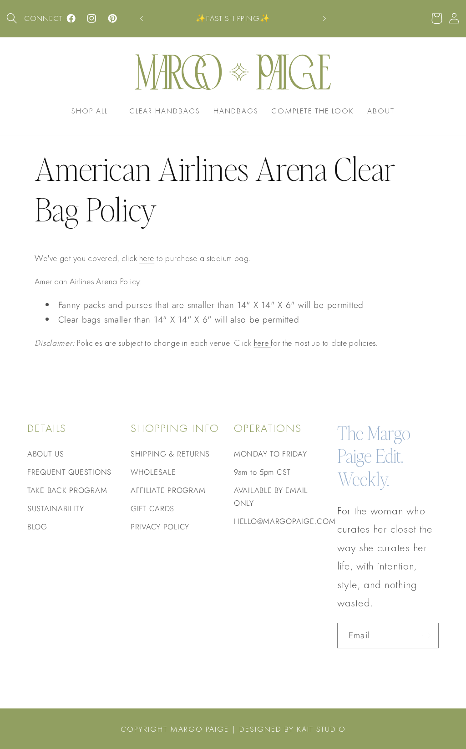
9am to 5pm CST (262, 472)
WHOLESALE (153, 472)
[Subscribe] (426, 635)
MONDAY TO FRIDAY (270, 453)
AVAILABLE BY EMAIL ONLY (271, 496)
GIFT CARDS (152, 508)
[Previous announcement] (142, 18)
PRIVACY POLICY (160, 526)
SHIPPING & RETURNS (170, 453)
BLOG (37, 526)
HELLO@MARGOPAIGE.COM (284, 521)
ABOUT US (45, 453)
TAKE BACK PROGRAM (67, 490)
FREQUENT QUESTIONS (69, 472)
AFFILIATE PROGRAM (168, 490)
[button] (12, 18)
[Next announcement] (324, 18)
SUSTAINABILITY (55, 508)
